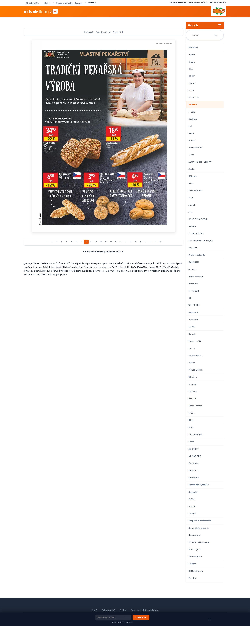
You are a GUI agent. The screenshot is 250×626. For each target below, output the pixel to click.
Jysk (190, 212)
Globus (193, 104)
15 (116, 242)
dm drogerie (194, 535)
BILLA (191, 61)
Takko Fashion (195, 405)
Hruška (191, 111)
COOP (191, 76)
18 (130, 242)
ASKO (191, 183)
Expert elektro (195, 355)
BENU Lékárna (195, 571)
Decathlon (193, 463)
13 (106, 242)
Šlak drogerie (194, 549)
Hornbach (193, 283)
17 (125, 242)
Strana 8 (88, 32)
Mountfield (193, 290)
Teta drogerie (195, 556)
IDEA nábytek (195, 190)
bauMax (192, 269)
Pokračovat (141, 617)
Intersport (193, 470)
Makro (191, 133)
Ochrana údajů (108, 610)
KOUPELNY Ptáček (197, 219)
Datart (191, 334)
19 (135, 242)
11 (96, 242)
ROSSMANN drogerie (199, 542)
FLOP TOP (193, 97)
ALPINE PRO (194, 456)
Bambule (192, 492)
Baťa (190, 427)
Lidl (190, 126)
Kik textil (192, 391)
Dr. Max (192, 578)
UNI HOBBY (194, 305)
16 (121, 242)
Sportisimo (193, 477)
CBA (190, 68)
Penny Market (195, 147)
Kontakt (123, 610)
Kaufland (192, 118)
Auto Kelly (193, 319)
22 (150, 242)
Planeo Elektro (195, 369)
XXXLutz (192, 247)
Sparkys (192, 513)
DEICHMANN (195, 434)
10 (91, 242)
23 (155, 242)
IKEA (191, 197)
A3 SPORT (193, 449)
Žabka (191, 169)
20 (140, 242)
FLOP (191, 90)
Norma (191, 140)
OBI (190, 297)
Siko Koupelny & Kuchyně (200, 240)
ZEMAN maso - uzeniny (199, 161)
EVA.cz (191, 83)
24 (160, 242)
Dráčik (191, 499)
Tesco (191, 154)
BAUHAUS (193, 262)
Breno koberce (195, 276)
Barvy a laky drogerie (198, 527)
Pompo (192, 506)
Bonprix (192, 384)
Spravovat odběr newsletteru (144, 610)
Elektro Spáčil (194, 341)
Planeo (191, 362)
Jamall (191, 205)
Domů (94, 610)
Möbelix (192, 226)
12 (101, 242)
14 (111, 242)
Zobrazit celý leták (103, 32)
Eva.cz (191, 348)
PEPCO (192, 398)
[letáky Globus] (218, 11)
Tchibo (191, 412)
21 (145, 242)
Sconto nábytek (196, 233)
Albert (191, 54)
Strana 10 (118, 32)
